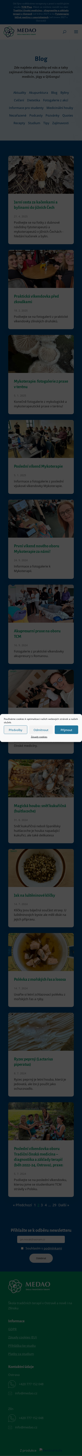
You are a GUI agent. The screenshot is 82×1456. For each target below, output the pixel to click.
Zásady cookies (39, 736)
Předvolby (15, 730)
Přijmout (66, 730)
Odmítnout (41, 730)
